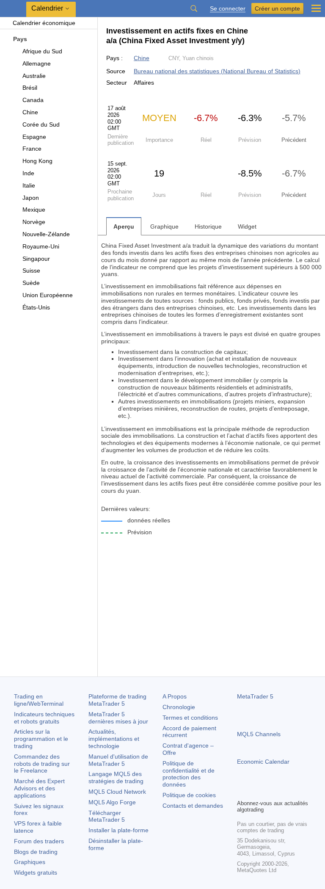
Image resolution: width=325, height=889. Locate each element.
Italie (28, 185)
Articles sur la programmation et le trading (41, 738)
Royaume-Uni (40, 246)
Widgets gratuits (35, 872)
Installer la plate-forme (118, 830)
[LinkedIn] (296, 792)
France (31, 148)
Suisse (31, 270)
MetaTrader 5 (255, 696)
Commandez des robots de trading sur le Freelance (42, 763)
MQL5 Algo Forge (112, 802)
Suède (31, 282)
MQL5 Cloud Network (117, 791)
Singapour (36, 258)
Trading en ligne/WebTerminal (38, 700)
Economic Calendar (263, 761)
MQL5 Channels (259, 734)
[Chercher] (194, 8)
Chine (30, 112)
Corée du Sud (41, 124)
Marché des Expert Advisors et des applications (39, 788)
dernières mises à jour (118, 718)
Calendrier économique (44, 22)
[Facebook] (242, 792)
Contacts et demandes (192, 805)
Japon (30, 197)
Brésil (29, 87)
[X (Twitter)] (269, 792)
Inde (28, 173)
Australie (34, 75)
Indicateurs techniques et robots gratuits (44, 718)
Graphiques (29, 862)
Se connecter (227, 9)
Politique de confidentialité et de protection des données (188, 774)
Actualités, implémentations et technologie (113, 738)
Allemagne (36, 63)
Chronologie (178, 707)
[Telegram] (256, 792)
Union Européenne (47, 295)
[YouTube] (283, 792)
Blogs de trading (36, 851)
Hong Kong (37, 160)
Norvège (33, 221)
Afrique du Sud (42, 51)
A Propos (174, 696)
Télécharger (106, 816)
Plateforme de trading (117, 700)
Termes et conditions (190, 717)
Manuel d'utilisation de (118, 760)
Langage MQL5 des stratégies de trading (115, 777)
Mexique (33, 209)
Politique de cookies (189, 795)
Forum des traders (39, 841)
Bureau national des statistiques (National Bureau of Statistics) (217, 71)
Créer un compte (277, 8)
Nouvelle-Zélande (46, 234)
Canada (33, 100)
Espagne (34, 136)
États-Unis (36, 307)
